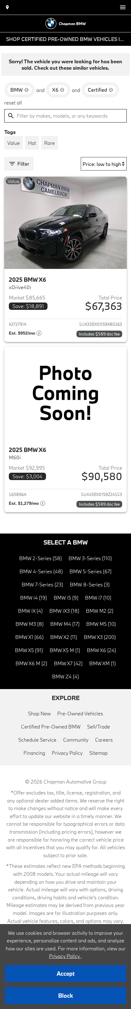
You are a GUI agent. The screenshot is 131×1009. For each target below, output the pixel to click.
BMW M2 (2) (99, 610)
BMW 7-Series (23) (42, 584)
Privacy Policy (67, 753)
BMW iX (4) (30, 610)
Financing (34, 753)
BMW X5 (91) (29, 650)
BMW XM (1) (102, 663)
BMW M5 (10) (101, 624)
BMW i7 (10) (98, 597)
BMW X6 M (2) (31, 663)
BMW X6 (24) (101, 650)
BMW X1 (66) (29, 637)
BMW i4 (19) (33, 597)
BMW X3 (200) (100, 637)
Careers (104, 739)
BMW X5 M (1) (65, 650)
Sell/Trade (98, 726)
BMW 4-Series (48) (41, 571)
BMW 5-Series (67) (90, 571)
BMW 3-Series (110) (90, 558)
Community (75, 739)
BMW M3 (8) (30, 624)
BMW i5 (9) (66, 597)
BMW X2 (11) (63, 637)
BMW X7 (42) (68, 663)
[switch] (123, 7)
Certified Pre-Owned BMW (50, 726)
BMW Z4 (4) (65, 676)
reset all (13, 102)
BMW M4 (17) (65, 624)
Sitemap (98, 753)
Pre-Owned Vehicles (80, 713)
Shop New (39, 713)
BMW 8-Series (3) (90, 584)
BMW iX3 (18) (64, 610)
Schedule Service (37, 739)
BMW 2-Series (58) (40, 558)
